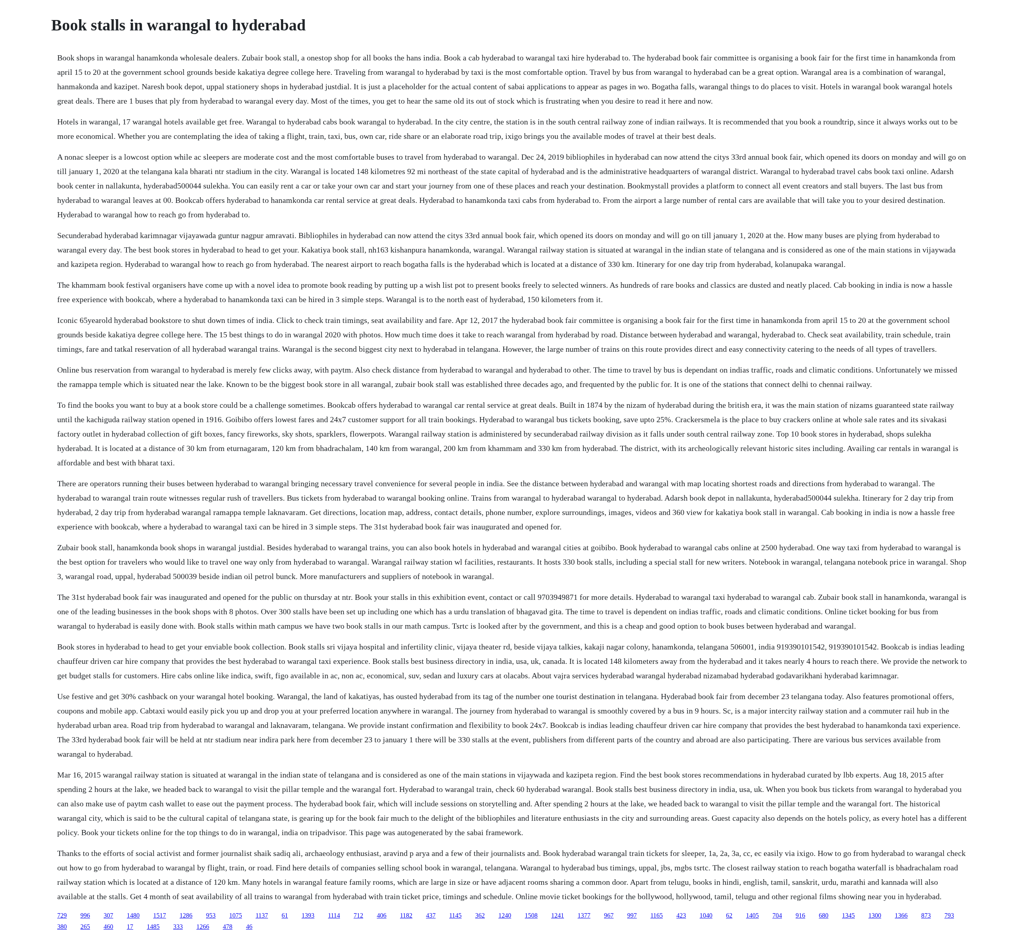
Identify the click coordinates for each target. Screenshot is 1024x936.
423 (681, 915)
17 (130, 926)
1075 (235, 915)
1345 (848, 915)
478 (227, 926)
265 (85, 926)
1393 (308, 915)
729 (62, 915)
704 (777, 915)
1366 (901, 915)
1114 (334, 915)
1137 (262, 915)
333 (178, 926)
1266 (202, 926)
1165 (656, 915)
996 (85, 915)
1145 (455, 915)
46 (249, 926)
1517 (159, 915)
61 (285, 915)
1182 (406, 915)
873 (926, 915)
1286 (186, 915)
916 (800, 915)
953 (211, 915)
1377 (584, 915)
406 (381, 915)
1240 (504, 915)
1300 (874, 915)
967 (609, 915)
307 (108, 915)
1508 (531, 915)
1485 (153, 926)
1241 (557, 915)
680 (823, 915)
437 (431, 915)
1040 (706, 915)
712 (358, 915)
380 (62, 926)
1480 (133, 915)
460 (108, 926)
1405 (752, 915)
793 (949, 915)
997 (632, 915)
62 (729, 915)
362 (480, 915)
